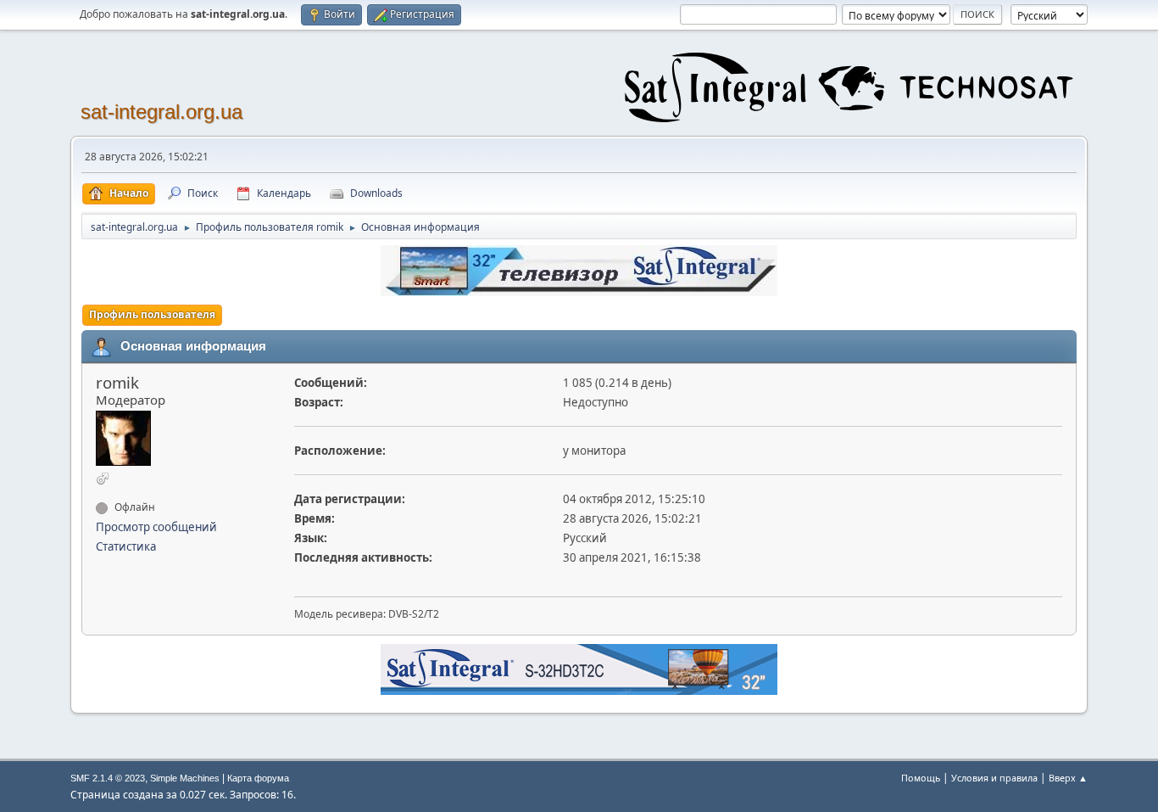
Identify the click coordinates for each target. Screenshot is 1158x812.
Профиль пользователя (152, 314)
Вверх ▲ (1068, 777)
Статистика (126, 546)
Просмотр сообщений (156, 527)
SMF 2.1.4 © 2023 (107, 778)
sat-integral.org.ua (161, 111)
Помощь (920, 777)
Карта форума (258, 778)
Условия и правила (994, 777)
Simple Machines (185, 778)
